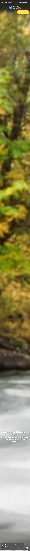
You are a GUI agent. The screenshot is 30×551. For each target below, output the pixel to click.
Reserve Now (23, 12)
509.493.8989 (23, 2)
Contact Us (8, 2)
